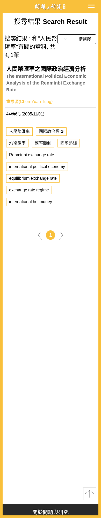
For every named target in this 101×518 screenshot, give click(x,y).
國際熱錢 (68, 143)
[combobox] (77, 39)
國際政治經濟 (51, 131)
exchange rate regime (29, 190)
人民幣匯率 (19, 131)
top (89, 494)
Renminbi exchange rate (31, 155)
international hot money (30, 201)
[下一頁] (61, 234)
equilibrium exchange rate (33, 178)
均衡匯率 (17, 143)
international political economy (37, 166)
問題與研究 (50, 6)
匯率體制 (43, 143)
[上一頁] (40, 234)
